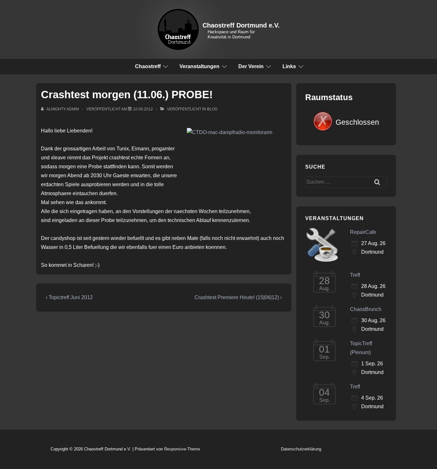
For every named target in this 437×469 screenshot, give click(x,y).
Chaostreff (148, 66)
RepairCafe (363, 232)
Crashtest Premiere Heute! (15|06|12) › (238, 297)
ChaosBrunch (365, 309)
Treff (355, 275)
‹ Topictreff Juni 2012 (69, 297)
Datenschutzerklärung (301, 449)
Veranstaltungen (199, 66)
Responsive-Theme (182, 449)
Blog (212, 109)
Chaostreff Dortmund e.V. (241, 25)
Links (289, 66)
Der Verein (251, 66)
